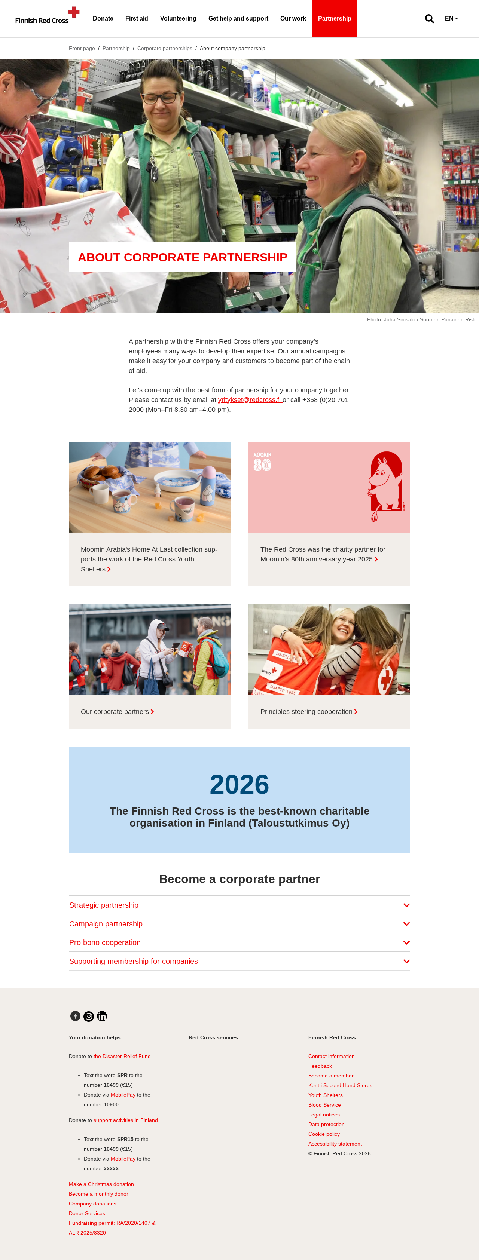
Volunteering (178, 18)
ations (109, 1204)
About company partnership (232, 48)
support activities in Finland (126, 1120)
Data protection (326, 1124)
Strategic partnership (105, 905)
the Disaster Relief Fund (122, 1056)
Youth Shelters (325, 1095)
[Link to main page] (47, 18)
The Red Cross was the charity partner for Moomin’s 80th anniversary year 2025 (322, 554)
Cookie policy (324, 1134)
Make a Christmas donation (101, 1184)
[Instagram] (88, 1016)
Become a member (331, 1076)
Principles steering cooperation (306, 711)
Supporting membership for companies (134, 961)
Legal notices (324, 1115)
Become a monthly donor (98, 1194)
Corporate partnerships (164, 48)
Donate (103, 18)
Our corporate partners (115, 711)
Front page (82, 48)
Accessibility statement (335, 1144)
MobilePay (123, 1095)
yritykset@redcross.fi (250, 400)
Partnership (334, 18)
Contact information (331, 1056)
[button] (426, 18)
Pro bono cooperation (106, 942)
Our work (293, 18)
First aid (136, 18)
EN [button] (449, 18)
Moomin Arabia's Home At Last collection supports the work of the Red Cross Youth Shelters (149, 559)
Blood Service (324, 1105)
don (97, 1204)
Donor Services (87, 1213)
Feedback (320, 1066)
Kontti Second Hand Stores (340, 1085)
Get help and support (238, 18)
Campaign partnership (107, 924)
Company (80, 1204)
